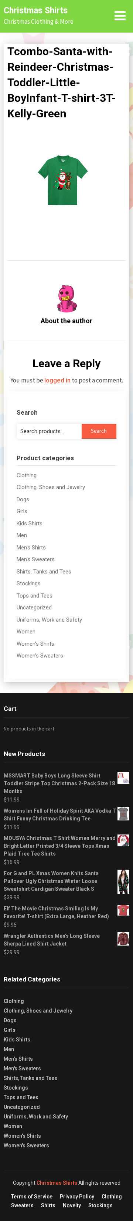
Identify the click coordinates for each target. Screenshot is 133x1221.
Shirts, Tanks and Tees (44, 571)
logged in (57, 380)
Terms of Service (31, 1196)
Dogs (23, 499)
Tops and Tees (34, 595)
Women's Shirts (35, 643)
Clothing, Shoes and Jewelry (51, 487)
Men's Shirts (31, 547)
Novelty (72, 1205)
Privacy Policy (77, 1196)
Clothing (27, 475)
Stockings (29, 583)
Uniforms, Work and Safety (49, 619)
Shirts (48, 1205)
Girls (22, 511)
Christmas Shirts (36, 11)
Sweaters (22, 1205)
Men (22, 535)
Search (99, 430)
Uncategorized (34, 607)
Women (26, 631)
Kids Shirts (29, 523)
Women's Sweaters (40, 655)
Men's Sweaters (36, 559)
